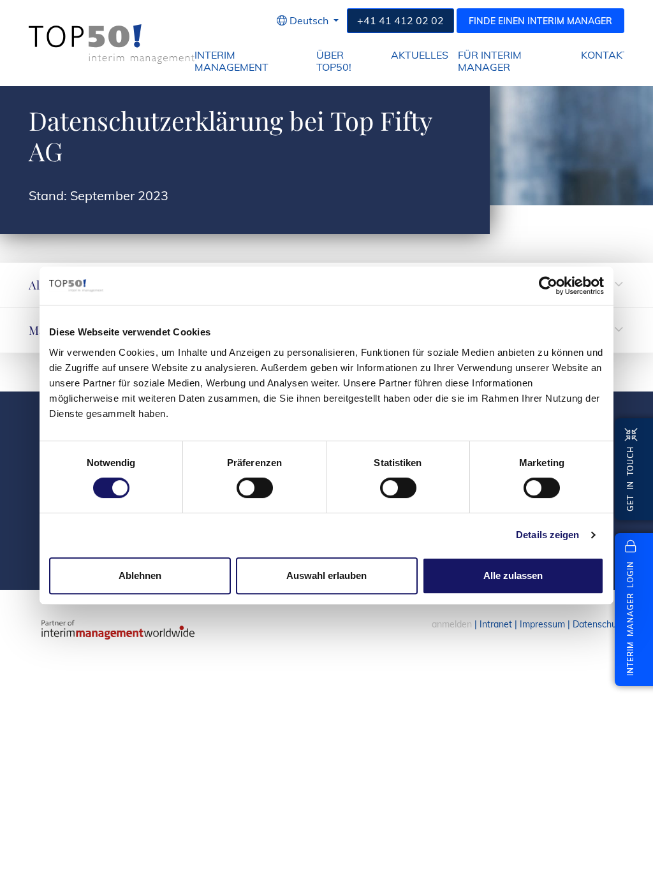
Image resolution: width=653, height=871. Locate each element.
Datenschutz (598, 624)
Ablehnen (140, 575)
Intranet (496, 624)
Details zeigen (547, 534)
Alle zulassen (513, 575)
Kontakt (605, 55)
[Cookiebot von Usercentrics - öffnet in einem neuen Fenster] (548, 285)
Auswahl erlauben (326, 575)
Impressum (542, 624)
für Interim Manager (490, 61)
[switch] (255, 488)
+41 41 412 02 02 (400, 20)
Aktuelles (419, 55)
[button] (307, 21)
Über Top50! (333, 61)
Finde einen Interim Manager (540, 21)
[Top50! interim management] (111, 44)
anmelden (452, 624)
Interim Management (231, 61)
